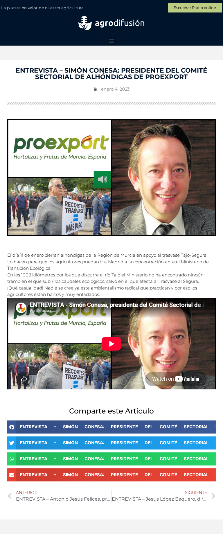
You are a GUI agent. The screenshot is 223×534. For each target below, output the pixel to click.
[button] (111, 41)
